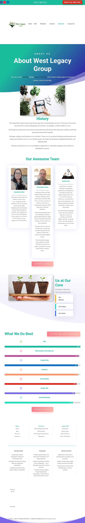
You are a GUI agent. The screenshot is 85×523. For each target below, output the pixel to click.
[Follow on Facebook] (1, 2)
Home (30, 24)
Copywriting (44, 360)
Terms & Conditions (65, 436)
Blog (17, 431)
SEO (35, 24)
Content (52, 24)
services (33, 136)
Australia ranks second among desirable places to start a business (65, 467)
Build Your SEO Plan (72, 2)
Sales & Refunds (65, 433)
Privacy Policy (65, 431)
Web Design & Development (41, 433)
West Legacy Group (50, 518)
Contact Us (71, 24)
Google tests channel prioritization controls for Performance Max (17, 456)
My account (65, 428)
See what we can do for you (64, 334)
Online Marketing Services (41, 428)
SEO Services (41, 431)
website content (27, 139)
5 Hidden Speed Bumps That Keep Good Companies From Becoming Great (41, 456)
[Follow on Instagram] (4, 2)
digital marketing (41, 77)
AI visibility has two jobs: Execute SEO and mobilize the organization (17, 463)
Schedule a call (42, 264)
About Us (61, 24)
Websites (43, 24)
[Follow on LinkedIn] (8, 2)
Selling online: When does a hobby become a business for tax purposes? (65, 456)
